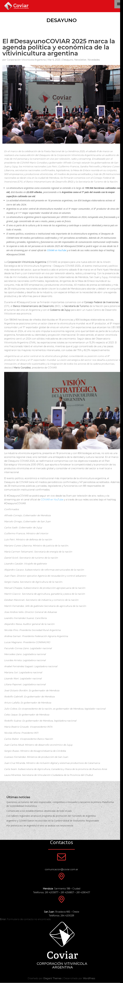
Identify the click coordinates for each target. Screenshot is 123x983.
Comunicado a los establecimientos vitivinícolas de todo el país (39, 810)
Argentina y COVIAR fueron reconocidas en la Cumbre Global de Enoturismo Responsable (52, 820)
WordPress (89, 978)
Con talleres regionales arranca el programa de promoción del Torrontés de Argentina (51, 815)
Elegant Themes (52, 978)
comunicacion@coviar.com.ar (61, 869)
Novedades (94, 59)
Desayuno (61, 20)
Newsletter (80, 59)
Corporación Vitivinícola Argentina (26, 59)
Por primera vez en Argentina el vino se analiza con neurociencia (39, 825)
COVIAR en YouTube (52, 499)
